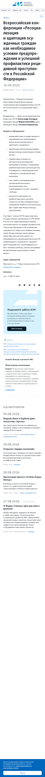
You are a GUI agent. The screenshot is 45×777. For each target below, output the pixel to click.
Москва (9, 340)
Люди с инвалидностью (28, 493)
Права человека (28, 90)
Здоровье (17, 464)
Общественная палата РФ (30, 354)
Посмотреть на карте (12, 267)
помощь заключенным (15, 344)
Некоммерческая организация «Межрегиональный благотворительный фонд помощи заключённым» (19, 352)
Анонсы (6, 18)
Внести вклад (16, 329)
